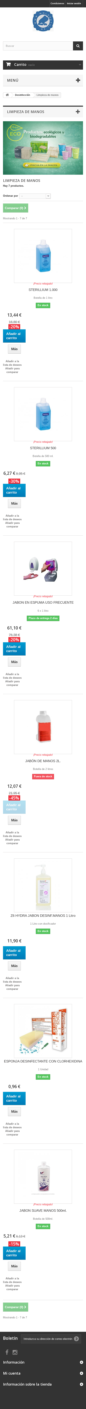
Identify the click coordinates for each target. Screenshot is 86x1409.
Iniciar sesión (74, 3)
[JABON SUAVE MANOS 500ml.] (43, 1177)
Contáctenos (57, 3)
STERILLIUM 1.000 (43, 290)
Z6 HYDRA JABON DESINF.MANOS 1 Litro (43, 916)
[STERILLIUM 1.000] (43, 256)
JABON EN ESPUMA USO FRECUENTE (43, 602)
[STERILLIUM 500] (43, 414)
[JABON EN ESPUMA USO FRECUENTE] (43, 569)
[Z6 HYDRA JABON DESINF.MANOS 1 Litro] (43, 885)
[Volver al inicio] (7, 95)
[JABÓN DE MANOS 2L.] (43, 727)
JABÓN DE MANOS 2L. (43, 761)
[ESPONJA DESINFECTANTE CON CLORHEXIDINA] (43, 1031)
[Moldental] (43, 20)
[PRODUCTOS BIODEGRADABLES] (43, 148)
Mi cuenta (12, 1373)
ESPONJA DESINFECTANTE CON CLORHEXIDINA (43, 1061)
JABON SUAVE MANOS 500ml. (43, 1211)
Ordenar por (10, 195)
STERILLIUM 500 (43, 448)
